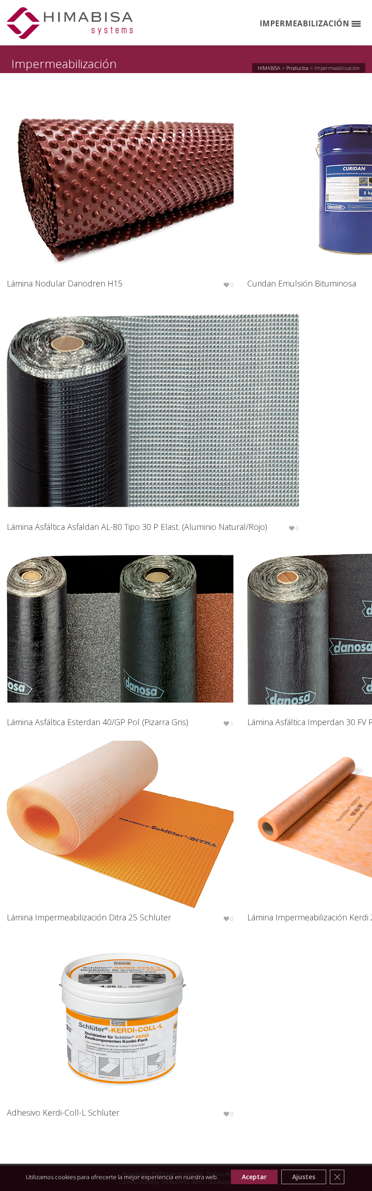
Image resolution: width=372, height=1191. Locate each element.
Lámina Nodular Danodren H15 (64, 283)
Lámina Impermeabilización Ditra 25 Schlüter (89, 917)
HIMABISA (269, 67)
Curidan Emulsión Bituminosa (301, 283)
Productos (297, 67)
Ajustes (303, 1176)
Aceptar (254, 1176)
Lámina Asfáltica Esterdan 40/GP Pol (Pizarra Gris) (97, 722)
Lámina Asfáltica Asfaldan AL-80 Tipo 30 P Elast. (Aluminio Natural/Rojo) (137, 526)
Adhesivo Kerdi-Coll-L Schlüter (63, 1112)
